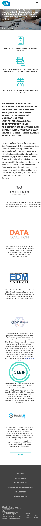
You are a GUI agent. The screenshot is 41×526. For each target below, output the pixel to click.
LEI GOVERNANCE (20, 483)
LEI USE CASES (20, 492)
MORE (20, 454)
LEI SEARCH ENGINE (20, 496)
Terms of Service (28, 515)
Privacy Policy (36, 516)
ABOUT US (20, 474)
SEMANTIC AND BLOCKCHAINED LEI (20, 487)
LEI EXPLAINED (20, 478)
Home (3, 28)
